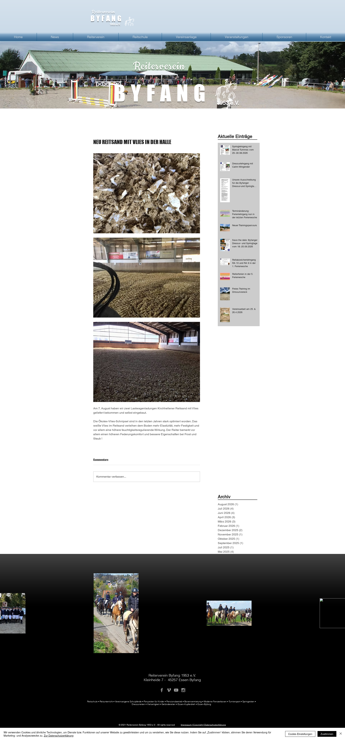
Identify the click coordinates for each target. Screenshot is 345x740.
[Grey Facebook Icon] (161, 690)
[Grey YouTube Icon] (176, 690)
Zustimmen (327, 734)
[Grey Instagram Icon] (183, 690)
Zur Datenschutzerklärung (58, 735)
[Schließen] (341, 734)
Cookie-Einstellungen (300, 734)
